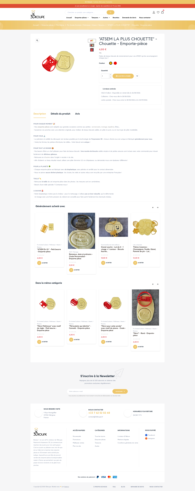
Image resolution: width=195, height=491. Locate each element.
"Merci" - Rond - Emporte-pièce (143, 334)
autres (48, 157)
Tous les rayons (100, 436)
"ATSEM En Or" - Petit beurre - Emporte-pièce (49, 250)
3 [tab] (100, 279)
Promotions (76, 439)
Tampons (98, 443)
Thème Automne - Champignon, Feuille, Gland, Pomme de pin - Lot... (144, 249)
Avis (77, 113)
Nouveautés (77, 436)
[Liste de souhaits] (137, 76)
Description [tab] (40, 113)
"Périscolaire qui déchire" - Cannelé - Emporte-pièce (80, 327)
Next (158, 208)
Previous (153, 208)
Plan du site (77, 446)
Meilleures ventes (78, 443)
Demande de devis (137, 487)
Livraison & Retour (124, 436)
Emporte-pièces (100, 439)
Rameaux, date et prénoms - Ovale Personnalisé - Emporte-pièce (81, 256)
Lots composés (137, 245)
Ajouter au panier (124, 76)
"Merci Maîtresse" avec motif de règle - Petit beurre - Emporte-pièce (49, 328)
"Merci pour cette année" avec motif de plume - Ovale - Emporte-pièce (113, 328)
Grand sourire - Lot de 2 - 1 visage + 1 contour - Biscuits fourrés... (112, 249)
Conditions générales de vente (128, 443)
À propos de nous (100, 487)
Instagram (151, 438)
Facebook (151, 435)
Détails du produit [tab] (60, 113)
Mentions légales (123, 439)
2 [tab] (97, 279)
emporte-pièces (44, 127)
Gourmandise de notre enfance (110, 245)
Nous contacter (156, 487)
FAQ (114, 487)
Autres (97, 446)
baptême (111, 127)
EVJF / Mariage (73, 252)
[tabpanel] (50, 241)
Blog (123, 487)
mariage (104, 127)
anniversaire (96, 127)
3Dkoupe (48, 487)
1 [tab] (95, 279)
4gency (66, 487)
